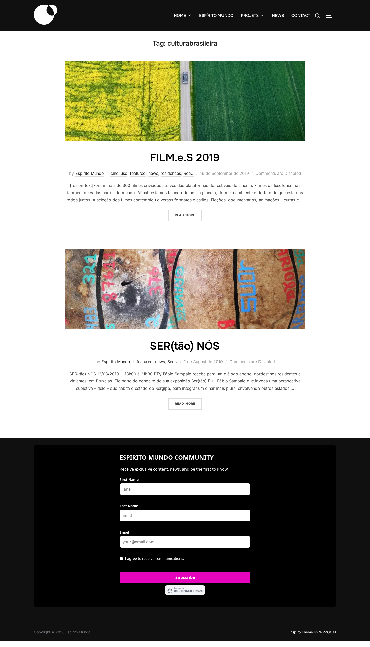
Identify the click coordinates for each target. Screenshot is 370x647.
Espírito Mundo (89, 173)
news (153, 173)
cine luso (118, 173)
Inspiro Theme (301, 632)
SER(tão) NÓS (185, 346)
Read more (188, 215)
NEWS (278, 15)
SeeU (188, 173)
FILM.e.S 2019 (185, 157)
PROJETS (250, 15)
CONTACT (300, 15)
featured (138, 173)
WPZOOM (327, 632)
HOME (180, 15)
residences (171, 173)
